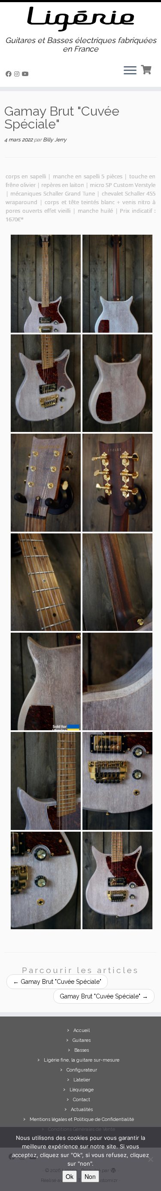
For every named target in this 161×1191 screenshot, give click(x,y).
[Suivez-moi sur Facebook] (10, 73)
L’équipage (82, 1090)
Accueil (81, 1030)
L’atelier (81, 1080)
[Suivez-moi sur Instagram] (18, 73)
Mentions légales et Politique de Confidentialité (82, 1119)
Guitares (82, 1040)
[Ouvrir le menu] (130, 71)
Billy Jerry (55, 140)
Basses (81, 1050)
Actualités (82, 1109)
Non (90, 1176)
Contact (81, 1099)
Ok (69, 1176)
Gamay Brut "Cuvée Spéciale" (57, 981)
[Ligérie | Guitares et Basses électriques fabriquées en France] (80, 19)
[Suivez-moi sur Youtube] (26, 73)
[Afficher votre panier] (147, 68)
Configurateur (82, 1070)
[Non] (150, 1159)
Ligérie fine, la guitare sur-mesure (81, 1060)
